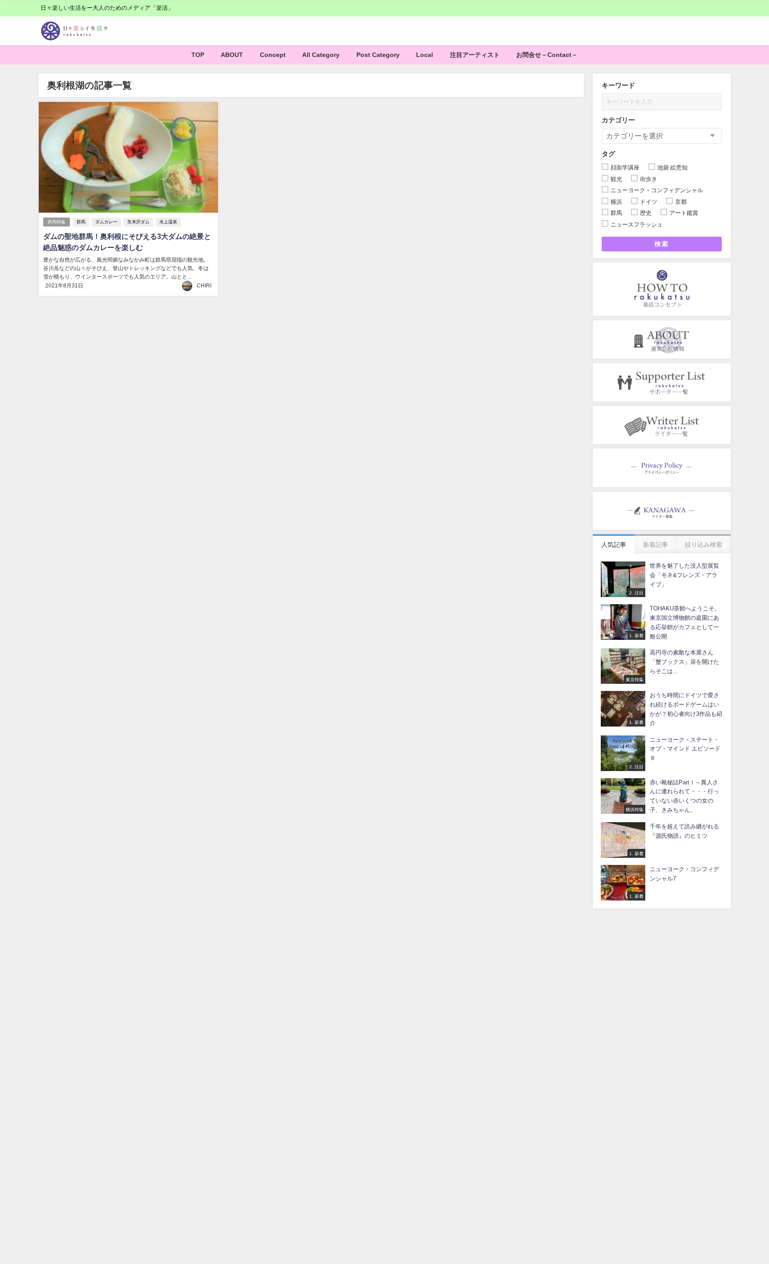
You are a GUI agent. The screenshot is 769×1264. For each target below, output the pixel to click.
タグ (608, 153)
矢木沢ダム (138, 222)
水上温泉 (168, 222)
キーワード (618, 85)
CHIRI (204, 285)
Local (424, 55)
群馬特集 (56, 222)
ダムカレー (106, 222)
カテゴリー (618, 120)
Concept (273, 55)
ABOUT (232, 55)
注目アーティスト (475, 55)
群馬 (81, 222)
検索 (661, 243)
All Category (321, 55)
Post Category (378, 55)
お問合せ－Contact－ (547, 55)
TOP (197, 55)
